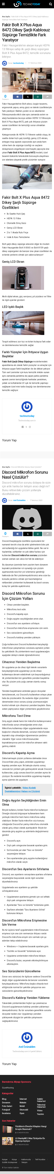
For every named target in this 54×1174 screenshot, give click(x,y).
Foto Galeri (7, 1106)
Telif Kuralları (40, 1159)
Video (40, 1110)
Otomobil (24, 1110)
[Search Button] (50, 4)
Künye (14, 1159)
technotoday (18, 63)
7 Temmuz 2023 (36, 500)
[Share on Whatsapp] (37, 97)
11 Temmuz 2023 (35, 63)
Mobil (22, 1106)
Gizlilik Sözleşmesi (9, 1162)
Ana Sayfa (6, 17)
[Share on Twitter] (28, 97)
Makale (23, 1102)
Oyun (22, 1113)
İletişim (24, 1162)
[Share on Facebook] (17, 97)
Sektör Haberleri (41, 1100)
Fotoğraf (6, 1110)
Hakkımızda (26, 1159)
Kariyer (4, 1159)
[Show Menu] (3, 4)
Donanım (6, 1102)
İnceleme (6, 1113)
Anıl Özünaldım (19, 500)
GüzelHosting (8, 1088)
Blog (4, 1099)
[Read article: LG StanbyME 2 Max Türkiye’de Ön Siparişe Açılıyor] (7, 1141)
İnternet (23, 1099)
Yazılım (40, 1114)
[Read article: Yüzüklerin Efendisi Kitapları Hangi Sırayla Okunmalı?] (7, 1129)
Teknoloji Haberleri (41, 1106)
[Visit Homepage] (27, 4)
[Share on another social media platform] (47, 97)
